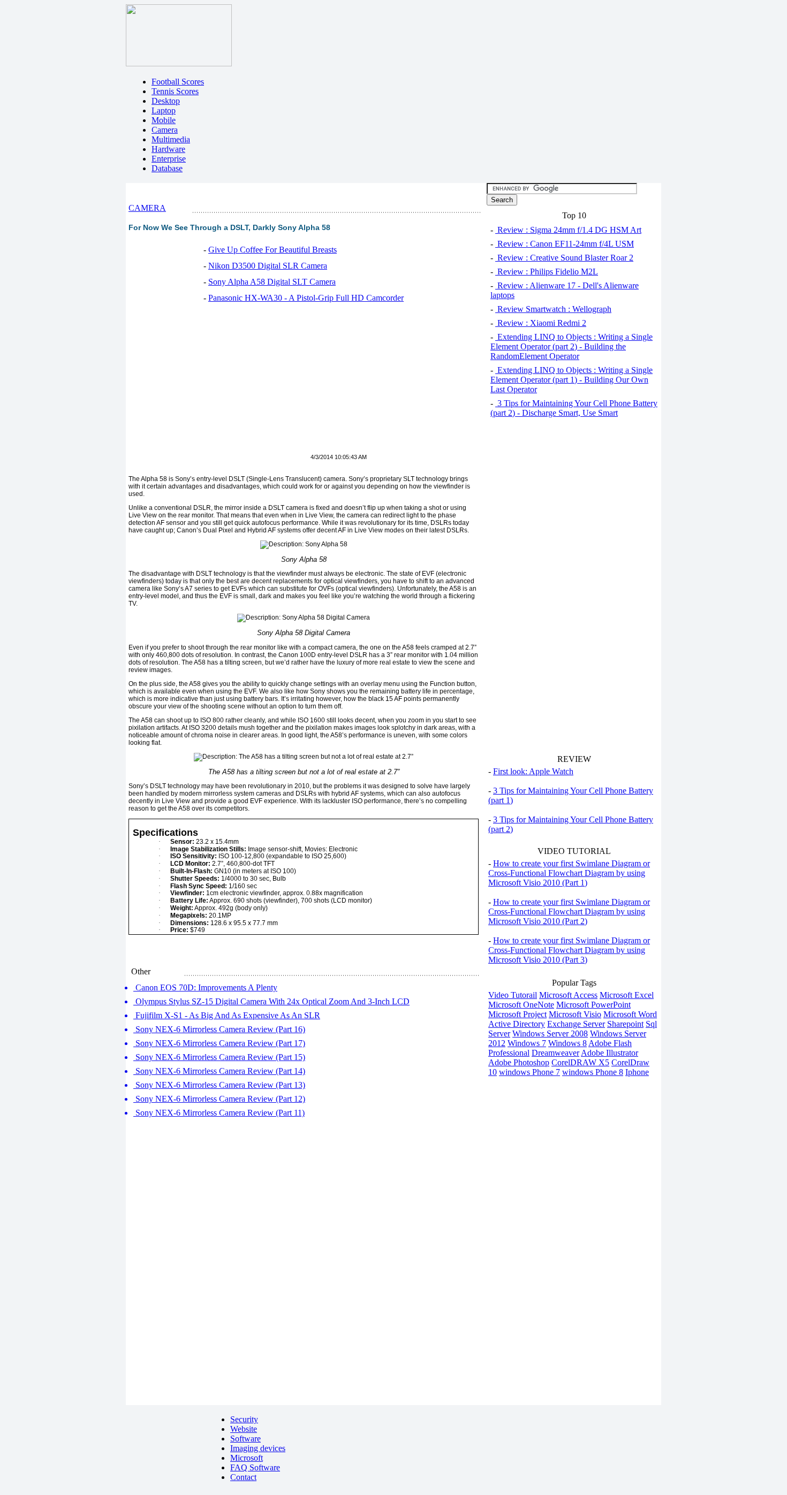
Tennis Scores (175, 91)
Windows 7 (527, 1043)
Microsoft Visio (575, 1014)
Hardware (168, 149)
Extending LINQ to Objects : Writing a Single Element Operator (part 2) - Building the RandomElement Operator (571, 346)
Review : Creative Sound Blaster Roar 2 (564, 257)
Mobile (164, 120)
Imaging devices (257, 1448)
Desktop (166, 100)
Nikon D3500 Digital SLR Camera (267, 265)
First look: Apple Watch (533, 771)
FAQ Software (255, 1467)
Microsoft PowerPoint (593, 1004)
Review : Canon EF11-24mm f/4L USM (564, 243)
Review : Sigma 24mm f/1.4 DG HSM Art (568, 229)
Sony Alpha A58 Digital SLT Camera (272, 281)
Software (245, 1438)
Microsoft (246, 1457)
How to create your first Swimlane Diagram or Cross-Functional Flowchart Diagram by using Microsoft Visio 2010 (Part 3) (569, 950)
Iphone (637, 1072)
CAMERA (147, 207)
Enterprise (169, 158)
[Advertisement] (218, 384)
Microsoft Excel (627, 995)
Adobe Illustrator (609, 1052)
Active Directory (516, 1023)
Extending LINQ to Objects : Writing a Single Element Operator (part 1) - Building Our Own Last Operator (571, 379)
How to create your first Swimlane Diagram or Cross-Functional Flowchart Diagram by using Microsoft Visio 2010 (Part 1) (569, 873)
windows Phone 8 (592, 1072)
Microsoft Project (517, 1014)
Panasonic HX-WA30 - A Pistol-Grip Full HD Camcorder (306, 297)
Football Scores (178, 81)
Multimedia (171, 139)
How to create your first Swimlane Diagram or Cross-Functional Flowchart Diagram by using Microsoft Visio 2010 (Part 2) (569, 911)
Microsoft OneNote (521, 1004)
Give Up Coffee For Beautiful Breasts (272, 249)
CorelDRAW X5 (580, 1062)
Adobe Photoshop (518, 1062)
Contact (243, 1477)
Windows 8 (567, 1043)
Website (243, 1428)
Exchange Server (576, 1023)
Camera (165, 129)
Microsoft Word (630, 1014)
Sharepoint (625, 1023)
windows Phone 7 (529, 1072)
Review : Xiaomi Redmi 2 (540, 322)
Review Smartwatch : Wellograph (553, 309)
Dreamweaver (555, 1052)
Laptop (164, 110)
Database (167, 168)
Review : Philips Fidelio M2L (546, 271)
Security (244, 1419)
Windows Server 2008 (550, 1033)
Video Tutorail (512, 995)
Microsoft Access (568, 995)
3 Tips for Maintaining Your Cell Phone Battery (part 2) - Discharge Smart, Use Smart (573, 408)
